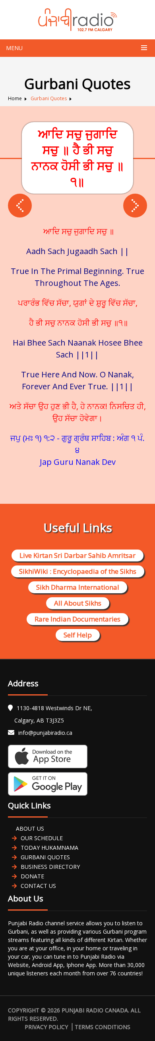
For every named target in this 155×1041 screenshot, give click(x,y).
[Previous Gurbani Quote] (135, 206)
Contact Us (38, 886)
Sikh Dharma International (77, 587)
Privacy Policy (46, 1027)
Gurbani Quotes (49, 98)
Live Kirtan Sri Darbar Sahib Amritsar (77, 555)
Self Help (78, 634)
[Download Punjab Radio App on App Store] (77, 756)
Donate (32, 876)
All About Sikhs (77, 603)
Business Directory (50, 866)
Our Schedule (42, 838)
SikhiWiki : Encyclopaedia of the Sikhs (77, 571)
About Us (30, 828)
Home (15, 98)
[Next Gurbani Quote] (20, 206)
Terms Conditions (102, 1027)
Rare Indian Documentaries (77, 618)
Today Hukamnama (49, 847)
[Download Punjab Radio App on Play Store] (77, 784)
